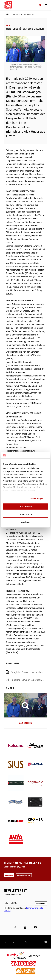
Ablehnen (25, 522)
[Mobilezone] (16, 821)
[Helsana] (16, 745)
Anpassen (24, 514)
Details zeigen (36, 498)
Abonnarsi (41, 903)
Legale (14, 942)
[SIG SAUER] (35, 745)
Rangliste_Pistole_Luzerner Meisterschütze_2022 (29, 672)
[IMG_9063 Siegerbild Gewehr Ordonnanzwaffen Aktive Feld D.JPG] (25, 705)
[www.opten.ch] (45, 942)
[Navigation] (46, 5)
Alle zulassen (25, 506)
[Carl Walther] (16, 802)
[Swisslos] (25, 963)
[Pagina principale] (9, 5)
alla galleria (25, 723)
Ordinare (9, 875)
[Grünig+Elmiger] (16, 783)
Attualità (17, 15)
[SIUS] (16, 764)
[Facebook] (15, 927)
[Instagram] (25, 927)
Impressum (7, 942)
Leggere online (23, 875)
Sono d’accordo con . (23, 909)
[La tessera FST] (35, 802)
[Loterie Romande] (25, 971)
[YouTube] (35, 927)
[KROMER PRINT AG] (35, 821)
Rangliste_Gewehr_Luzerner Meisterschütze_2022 (29, 679)
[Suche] (40, 5)
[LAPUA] (35, 764)
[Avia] (16, 840)
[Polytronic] (35, 783)
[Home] (7, 14)
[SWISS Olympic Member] (25, 956)
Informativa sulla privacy (24, 942)
